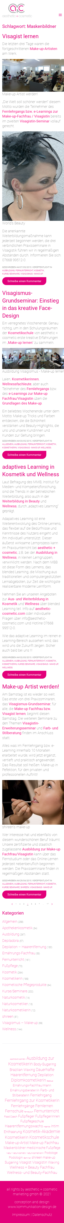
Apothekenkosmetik (17, 928)
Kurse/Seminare (11, 274)
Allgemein (7, 444)
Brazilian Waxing (22, 1070)
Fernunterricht (24, 270)
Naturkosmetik (13, 997)
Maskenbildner (15, 1148)
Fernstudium (28, 1112)
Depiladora (10, 941)
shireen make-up (43, 1157)
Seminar (27, 1158)
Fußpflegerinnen (47, 1116)
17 (48, 904)
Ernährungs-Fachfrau (18, 953)
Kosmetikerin (9, 447)
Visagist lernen (20, 36)
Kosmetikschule (44, 1137)
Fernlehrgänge (22, 1106)
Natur (9, 1153)
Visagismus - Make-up (32, 274)
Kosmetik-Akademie (41, 1131)
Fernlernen (44, 1106)
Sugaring (11, 1162)
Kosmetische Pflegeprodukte (24, 985)
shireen (25, 887)
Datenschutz (42, 1215)
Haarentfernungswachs (24, 1126)
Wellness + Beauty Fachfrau (32, 1167)
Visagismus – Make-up (20, 1023)
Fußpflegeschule (32, 1121)
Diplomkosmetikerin (28, 1080)
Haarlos (47, 1126)
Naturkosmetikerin (16, 1010)
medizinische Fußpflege (43, 1148)
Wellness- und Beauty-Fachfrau (32, 1172)
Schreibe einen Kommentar (24, 281)
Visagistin (39, 1162)
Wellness (46, 447)
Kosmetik (39, 270)
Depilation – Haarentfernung (24, 947)
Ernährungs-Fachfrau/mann (32, 1085)
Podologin (16, 1157)
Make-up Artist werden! (30, 686)
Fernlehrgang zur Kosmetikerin (32, 1100)
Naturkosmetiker (15, 1004)
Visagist (25, 1162)
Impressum (21, 1215)
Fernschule (14, 1111)
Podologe (51, 1153)
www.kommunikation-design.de (32, 1207)
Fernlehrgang (41, 1095)
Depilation (46, 1075)
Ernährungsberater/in (24, 1090)
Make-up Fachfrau (44, 1143)
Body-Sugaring (45, 1064)
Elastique (50, 1081)
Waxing (53, 1162)
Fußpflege (10, 966)
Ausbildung (8, 270)
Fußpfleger (26, 1116)
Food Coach (10, 1116)
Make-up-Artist (17, 1143)
